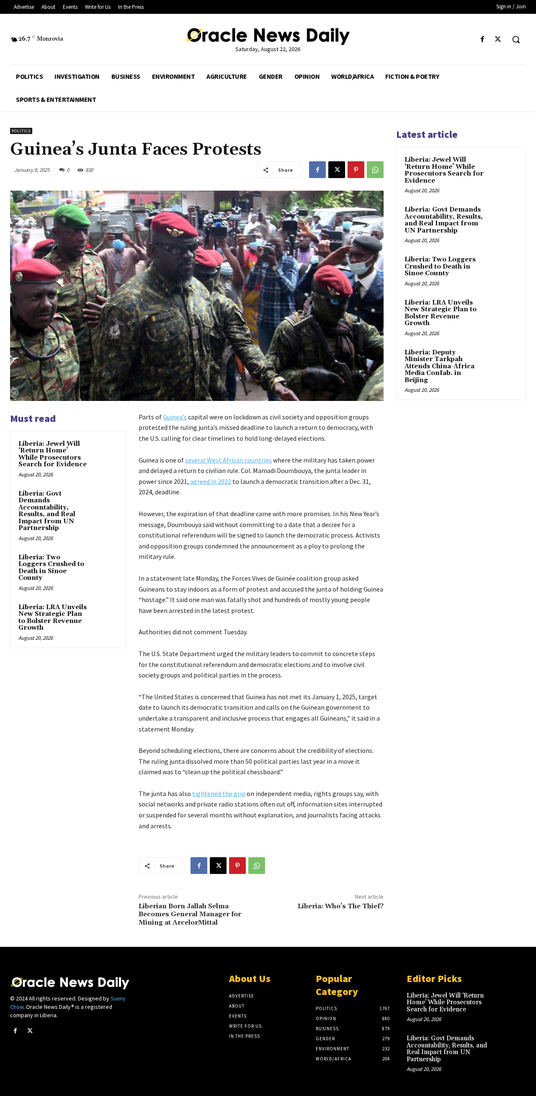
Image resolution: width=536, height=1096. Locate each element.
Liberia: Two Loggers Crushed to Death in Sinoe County (51, 567)
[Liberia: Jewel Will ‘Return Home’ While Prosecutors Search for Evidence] (105, 452)
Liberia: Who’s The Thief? (341, 906)
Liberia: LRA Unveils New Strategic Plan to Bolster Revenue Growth (52, 617)
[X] (498, 39)
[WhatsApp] (375, 169)
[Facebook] (482, 39)
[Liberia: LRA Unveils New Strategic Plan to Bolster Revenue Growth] (105, 615)
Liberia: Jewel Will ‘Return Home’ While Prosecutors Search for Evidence (52, 454)
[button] (516, 39)
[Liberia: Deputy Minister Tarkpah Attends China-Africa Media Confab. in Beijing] (503, 362)
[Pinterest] (356, 169)
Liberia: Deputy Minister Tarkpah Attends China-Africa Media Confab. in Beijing (439, 366)
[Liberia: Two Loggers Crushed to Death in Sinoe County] (105, 566)
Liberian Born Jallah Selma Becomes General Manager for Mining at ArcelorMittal (190, 914)
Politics (21, 131)
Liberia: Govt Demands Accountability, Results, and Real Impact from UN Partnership (46, 511)
